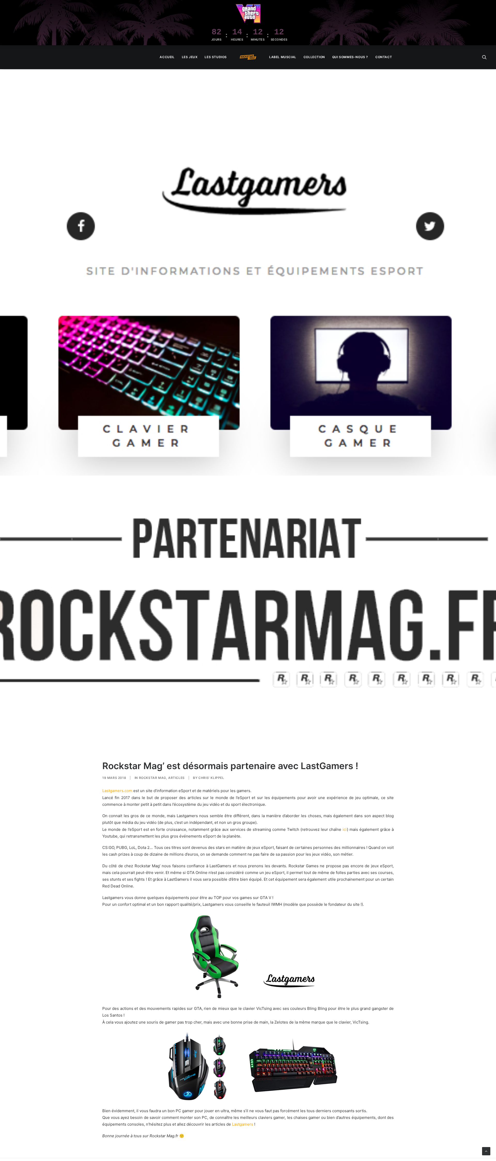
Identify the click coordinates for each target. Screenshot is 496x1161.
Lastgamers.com (117, 790)
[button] (484, 57)
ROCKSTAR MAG (152, 778)
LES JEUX (190, 57)
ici (345, 829)
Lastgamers (242, 1124)
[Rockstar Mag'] (248, 57)
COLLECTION (314, 57)
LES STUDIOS (216, 57)
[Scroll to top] (486, 1150)
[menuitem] (167, 57)
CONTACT (383, 57)
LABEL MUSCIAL (282, 57)
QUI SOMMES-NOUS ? (350, 57)
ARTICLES (176, 778)
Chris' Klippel (211, 778)
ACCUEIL (167, 57)
